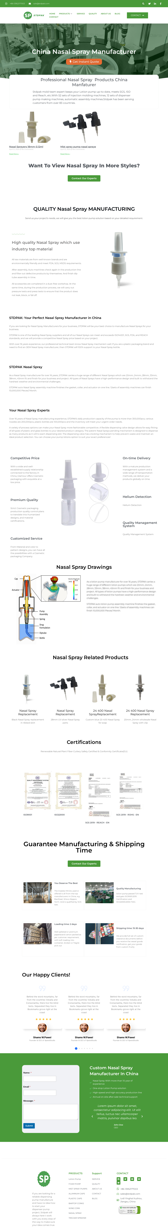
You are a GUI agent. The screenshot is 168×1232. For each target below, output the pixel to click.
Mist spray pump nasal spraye (78, 146)
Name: (27, 1072)
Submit (29, 1125)
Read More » (14, 154)
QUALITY (93, 13)
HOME (52, 13)
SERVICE (81, 13)
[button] (143, 4)
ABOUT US (106, 13)
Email (26, 1087)
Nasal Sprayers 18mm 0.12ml (26, 146)
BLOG (117, 13)
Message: (29, 1101)
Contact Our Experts (84, 178)
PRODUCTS (64, 13)
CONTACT (53, 17)
